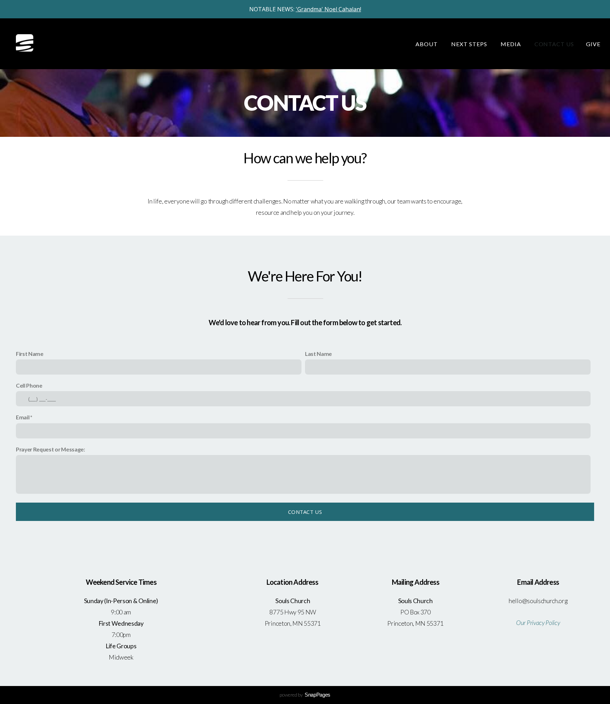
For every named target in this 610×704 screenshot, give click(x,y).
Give (593, 44)
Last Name (318, 353)
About (427, 44)
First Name (29, 353)
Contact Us (554, 44)
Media (511, 44)
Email (22, 417)
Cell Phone (29, 385)
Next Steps (470, 44)
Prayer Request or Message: (50, 449)
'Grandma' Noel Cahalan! (328, 9)
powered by (305, 695)
